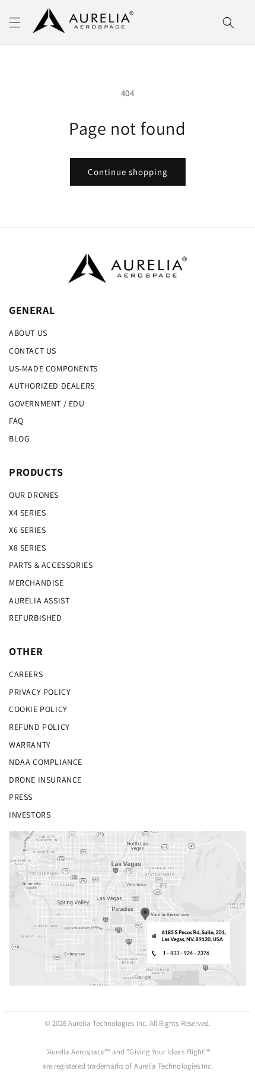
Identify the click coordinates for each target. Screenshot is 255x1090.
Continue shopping (128, 171)
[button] (15, 22)
